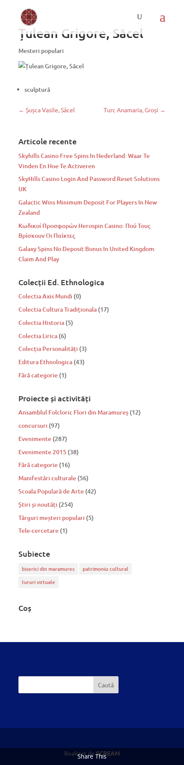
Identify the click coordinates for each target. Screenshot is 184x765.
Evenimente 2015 (42, 452)
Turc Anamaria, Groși (135, 110)
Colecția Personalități (48, 349)
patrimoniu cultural (105, 568)
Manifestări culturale (47, 478)
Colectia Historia (41, 322)
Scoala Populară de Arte (51, 491)
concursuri (32, 425)
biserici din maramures (48, 568)
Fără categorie (38, 375)
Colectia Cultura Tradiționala (57, 309)
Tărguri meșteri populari (51, 518)
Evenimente (34, 439)
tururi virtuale (38, 582)
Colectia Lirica (37, 336)
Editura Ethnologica (45, 362)
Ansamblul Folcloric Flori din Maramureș (73, 412)
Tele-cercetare (38, 530)
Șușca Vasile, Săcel (46, 110)
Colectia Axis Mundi (45, 296)
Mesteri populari (41, 51)
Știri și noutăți (37, 504)
